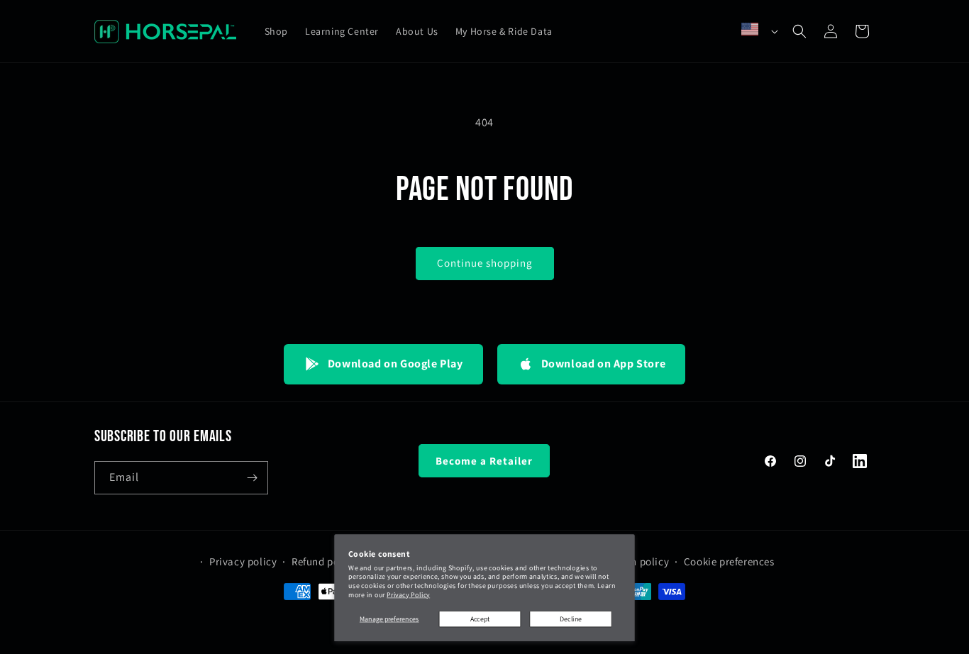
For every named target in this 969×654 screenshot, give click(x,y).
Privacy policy (243, 562)
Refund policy (324, 562)
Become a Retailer (484, 460)
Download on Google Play (395, 363)
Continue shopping (485, 263)
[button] (799, 31)
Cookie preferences (729, 562)
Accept (480, 618)
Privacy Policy (408, 594)
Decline (571, 618)
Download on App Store (603, 363)
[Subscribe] (251, 477)
